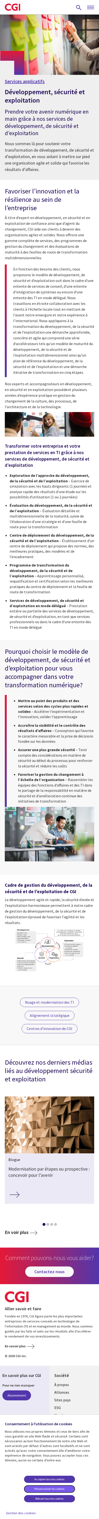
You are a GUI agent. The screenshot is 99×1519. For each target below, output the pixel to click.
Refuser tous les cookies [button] (49, 1498)
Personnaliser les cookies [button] (49, 1489)
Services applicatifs (25, 81)
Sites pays (62, 1400)
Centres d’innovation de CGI (49, 1028)
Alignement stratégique (49, 1015)
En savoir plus (15, 1346)
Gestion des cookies (21, 1513)
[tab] (44, 1225)
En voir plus (17, 1232)
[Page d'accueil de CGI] (12, 7)
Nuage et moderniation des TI (49, 1002)
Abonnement (16, 1395)
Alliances (61, 1392)
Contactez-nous (49, 1271)
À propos (61, 1384)
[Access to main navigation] (90, 7)
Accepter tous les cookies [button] (49, 1479)
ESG (57, 1407)
